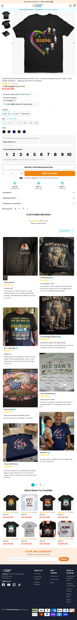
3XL (31, 123)
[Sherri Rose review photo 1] (20, 256)
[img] (8, 285)
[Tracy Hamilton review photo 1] (20, 442)
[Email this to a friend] (27, 209)
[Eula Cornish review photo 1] (20, 388)
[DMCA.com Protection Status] (35, 610)
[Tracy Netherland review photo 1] (56, 372)
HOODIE (15, 114)
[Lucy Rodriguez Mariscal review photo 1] (56, 315)
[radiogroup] (38, 154)
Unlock (64, 559)
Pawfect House (13, 610)
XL (19, 123)
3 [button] (40, 485)
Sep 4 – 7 (12, 100)
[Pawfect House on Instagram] (14, 584)
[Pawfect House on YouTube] (8, 584)
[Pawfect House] (38, 5)
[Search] (70, 5)
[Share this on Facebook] (19, 209)
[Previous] (13, 43)
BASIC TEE (6, 114)
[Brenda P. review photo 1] (56, 431)
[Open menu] (2, 5)
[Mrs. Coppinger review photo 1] (20, 326)
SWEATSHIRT (26, 114)
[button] (6, 83)
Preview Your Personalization (38, 167)
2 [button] (36, 485)
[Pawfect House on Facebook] (3, 584)
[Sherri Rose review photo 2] (5, 278)
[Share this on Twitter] (15, 209)
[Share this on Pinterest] (23, 209)
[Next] (73, 43)
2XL (25, 123)
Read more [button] (7, 298)
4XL (36, 123)
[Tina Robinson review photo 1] (56, 256)
